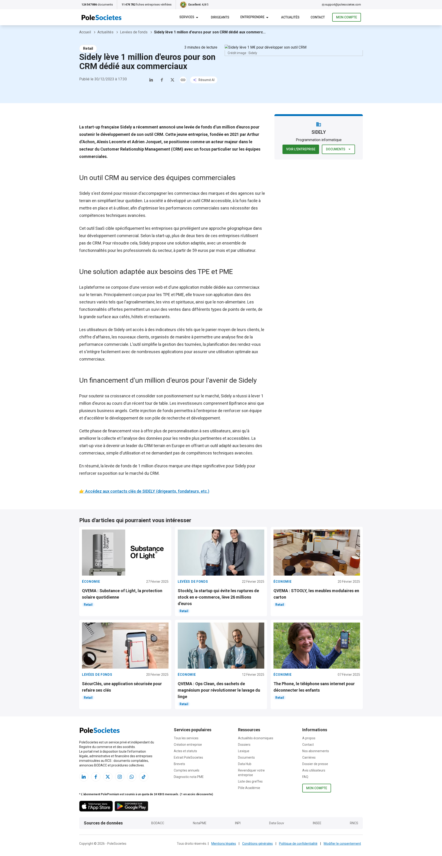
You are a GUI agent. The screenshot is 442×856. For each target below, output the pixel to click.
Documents (335, 149)
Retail (88, 48)
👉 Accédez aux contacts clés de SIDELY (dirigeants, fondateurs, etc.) (144, 491)
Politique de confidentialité (298, 843)
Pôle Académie (249, 788)
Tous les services (186, 738)
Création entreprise (188, 744)
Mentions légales (223, 843)
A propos (308, 738)
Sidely (84, 193)
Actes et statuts (185, 751)
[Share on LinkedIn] (151, 79)
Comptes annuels (186, 770)
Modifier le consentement (342, 843)
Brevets (179, 764)
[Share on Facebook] (161, 79)
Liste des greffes (250, 781)
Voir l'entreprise (300, 149)
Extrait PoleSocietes (188, 757)
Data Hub (244, 764)
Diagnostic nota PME (189, 777)
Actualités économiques (255, 738)
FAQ (305, 777)
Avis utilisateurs (313, 770)
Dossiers (244, 744)
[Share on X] (172, 79)
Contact (308, 744)
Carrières (309, 757)
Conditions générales (257, 843)
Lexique (243, 751)
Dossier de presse (315, 764)
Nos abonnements (315, 751)
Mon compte (346, 17)
